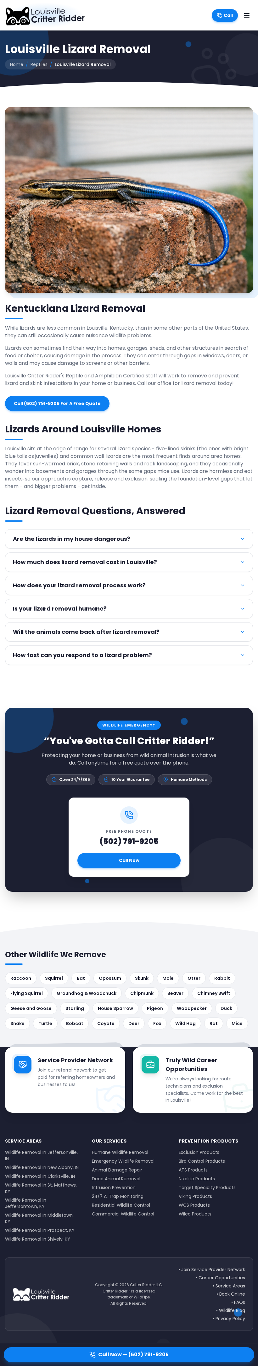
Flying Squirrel (26, 993)
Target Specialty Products (207, 1187)
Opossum (110, 978)
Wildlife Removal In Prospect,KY (40, 1230)
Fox (157, 1023)
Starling (74, 1008)
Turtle (45, 1023)
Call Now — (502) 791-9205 (133, 1354)
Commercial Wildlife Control (123, 1214)
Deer (133, 1023)
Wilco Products (195, 1214)
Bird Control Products (202, 1161)
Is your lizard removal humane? (60, 608)
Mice (237, 1023)
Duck (226, 1008)
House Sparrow (115, 1008)
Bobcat (74, 1023)
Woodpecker (192, 1008)
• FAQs (238, 1302)
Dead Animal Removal (116, 1179)
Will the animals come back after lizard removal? (86, 632)
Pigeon (155, 1008)
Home (16, 64)
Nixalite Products (197, 1179)
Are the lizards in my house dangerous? (71, 539)
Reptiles (39, 64)
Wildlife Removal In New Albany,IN (42, 1167)
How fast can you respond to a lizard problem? (82, 655)
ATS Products (193, 1170)
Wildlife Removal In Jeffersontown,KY (25, 1203)
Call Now (129, 860)
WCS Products (194, 1205)
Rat (214, 1023)
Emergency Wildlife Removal (123, 1161)
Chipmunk (142, 993)
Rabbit (222, 978)
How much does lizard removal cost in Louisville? (85, 562)
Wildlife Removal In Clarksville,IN (40, 1176)
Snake (17, 1023)
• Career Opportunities (220, 1278)
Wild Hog (185, 1023)
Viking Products (195, 1196)
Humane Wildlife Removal (120, 1152)
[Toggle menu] (246, 15)
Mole (168, 978)
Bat (81, 978)
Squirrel (54, 978)
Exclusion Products (199, 1152)
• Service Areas (229, 1286)
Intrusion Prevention (114, 1187)
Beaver (175, 993)
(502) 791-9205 (129, 842)
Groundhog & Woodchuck (86, 993)
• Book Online (230, 1294)
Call (228, 15)
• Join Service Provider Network (211, 1269)
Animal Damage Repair (117, 1170)
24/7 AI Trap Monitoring (117, 1196)
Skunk (142, 978)
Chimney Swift (213, 993)
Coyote (106, 1023)
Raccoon (20, 978)
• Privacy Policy (229, 1318)
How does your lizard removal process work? (79, 585)
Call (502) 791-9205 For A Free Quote (57, 403)
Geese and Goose (31, 1008)
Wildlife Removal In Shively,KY (37, 1239)
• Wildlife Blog (230, 1310)
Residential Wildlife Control (121, 1205)
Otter (194, 978)
